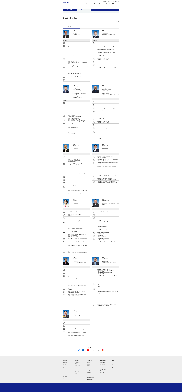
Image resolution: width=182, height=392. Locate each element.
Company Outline (69, 9)
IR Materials (101, 367)
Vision (63, 367)
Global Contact (114, 1)
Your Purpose (105, 1)
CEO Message (65, 362)
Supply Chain (89, 372)
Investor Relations (112, 3)
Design (76, 373)
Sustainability (105, 3)
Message (88, 362)
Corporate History (112, 9)
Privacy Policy (94, 386)
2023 (112, 367)
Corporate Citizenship (90, 379)
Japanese (109, 1)
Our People (88, 370)
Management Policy (102, 362)
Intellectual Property (77, 371)
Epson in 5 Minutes (102, 364)
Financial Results (102, 372)
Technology (99, 3)
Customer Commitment (90, 375)
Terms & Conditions (86, 386)
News (119, 3)
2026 (112, 362)
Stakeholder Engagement (90, 377)
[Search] (118, 1)
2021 (112, 371)
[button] (66, 360)
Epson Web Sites (100, 386)
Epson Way (64, 364)
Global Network (98, 9)
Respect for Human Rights (91, 368)
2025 (112, 364)
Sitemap (80, 386)
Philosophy (88, 3)
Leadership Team (84, 9)
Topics (113, 374)
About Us (93, 3)
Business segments (77, 365)
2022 (112, 369)
